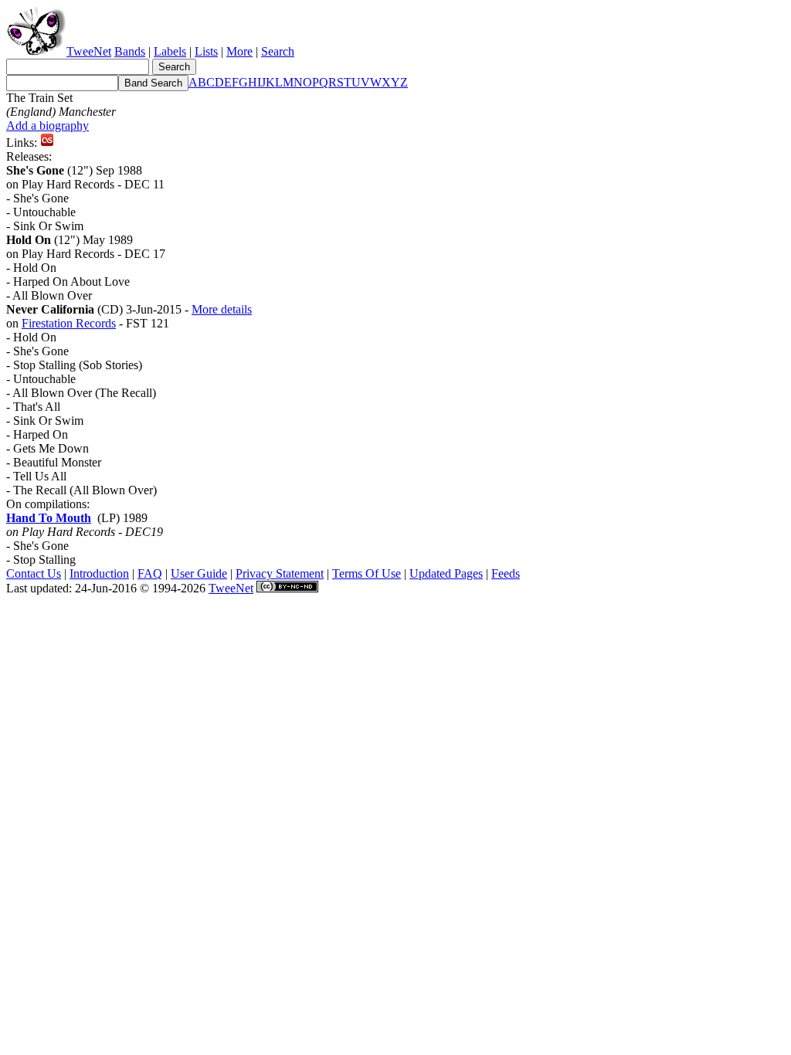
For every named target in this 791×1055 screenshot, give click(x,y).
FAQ (149, 573)
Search (277, 51)
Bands (129, 51)
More (239, 51)
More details (222, 309)
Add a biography (47, 125)
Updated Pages (446, 573)
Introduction (99, 573)
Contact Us (33, 573)
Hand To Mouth (48, 517)
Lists (206, 51)
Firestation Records (69, 323)
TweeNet (88, 51)
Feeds (505, 573)
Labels (170, 51)
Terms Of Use (366, 573)
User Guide (199, 573)
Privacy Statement (280, 573)
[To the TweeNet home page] (36, 51)
